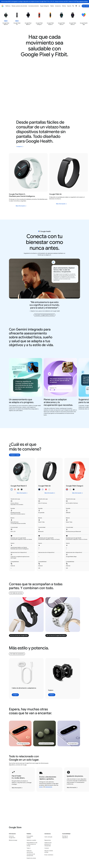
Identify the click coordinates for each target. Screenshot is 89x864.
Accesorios (58, 6)
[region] (44, 19)
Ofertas (64, 6)
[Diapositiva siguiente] (85, 172)
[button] (73, 6)
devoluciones (48, 787)
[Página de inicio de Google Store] (2, 6)
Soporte (69, 6)
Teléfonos (7, 6)
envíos (41, 787)
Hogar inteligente (44, 6)
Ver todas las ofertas (82, 1)
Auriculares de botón (33, 6)
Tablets (52, 6)
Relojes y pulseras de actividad (19, 6)
